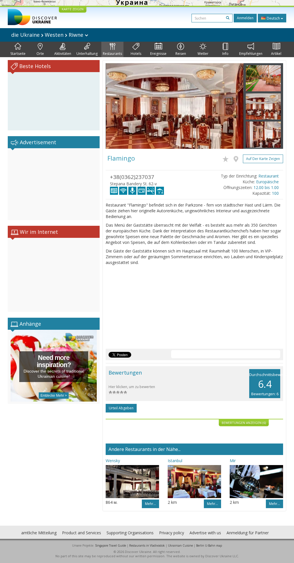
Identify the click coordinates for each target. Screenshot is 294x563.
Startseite (18, 53)
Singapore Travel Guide (110, 545)
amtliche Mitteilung (39, 532)
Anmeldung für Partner (248, 532)
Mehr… (150, 503)
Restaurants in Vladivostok (147, 545)
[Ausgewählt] (227, 158)
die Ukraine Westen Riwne (48, 34)
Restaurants (112, 53)
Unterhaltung (87, 53)
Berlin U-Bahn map (209, 545)
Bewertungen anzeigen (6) (244, 423)
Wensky (113, 460)
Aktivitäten (62, 53)
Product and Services (81, 532)
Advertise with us (205, 532)
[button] (116, 106)
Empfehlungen (250, 53)
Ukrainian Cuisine (180, 545)
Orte (40, 53)
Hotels (136, 53)
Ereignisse (158, 53)
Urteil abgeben (121, 408)
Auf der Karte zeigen (263, 158)
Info (225, 53)
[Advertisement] (54, 184)
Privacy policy (171, 532)
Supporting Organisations (130, 532)
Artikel (276, 53)
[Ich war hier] (237, 158)
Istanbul (175, 460)
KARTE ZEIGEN (73, 9)
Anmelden (245, 18)
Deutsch (273, 18)
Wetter (203, 53)
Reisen (180, 53)
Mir (233, 460)
